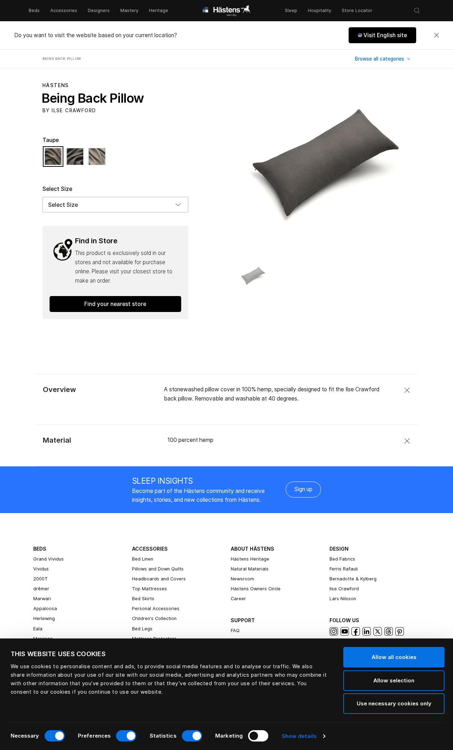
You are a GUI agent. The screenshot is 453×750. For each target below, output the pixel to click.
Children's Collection (154, 618)
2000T (40, 578)
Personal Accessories (155, 608)
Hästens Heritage (250, 559)
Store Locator (357, 10)
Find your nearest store (115, 304)
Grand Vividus (48, 559)
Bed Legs (142, 628)
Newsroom (242, 578)
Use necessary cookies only (394, 703)
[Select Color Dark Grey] (77, 159)
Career (238, 598)
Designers (99, 10)
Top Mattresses (149, 588)
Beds (34, 10)
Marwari (42, 598)
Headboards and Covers (159, 578)
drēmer (41, 588)
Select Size (57, 189)
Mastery (129, 10)
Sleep (291, 10)
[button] (382, 35)
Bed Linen (142, 559)
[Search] (417, 10)
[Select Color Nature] (96, 159)
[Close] (436, 35)
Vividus (41, 569)
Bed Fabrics (342, 559)
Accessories (63, 10)
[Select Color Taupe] (55, 159)
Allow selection (393, 680)
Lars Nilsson (342, 598)
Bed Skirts (143, 598)
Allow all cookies (394, 657)
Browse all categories (380, 59)
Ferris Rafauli (343, 569)
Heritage (158, 10)
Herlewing (44, 618)
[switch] (126, 736)
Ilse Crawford (344, 588)
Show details (299, 736)
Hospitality (319, 10)
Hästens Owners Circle (256, 588)
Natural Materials (250, 569)
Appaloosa (45, 608)
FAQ (235, 630)
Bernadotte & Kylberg (353, 578)
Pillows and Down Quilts (158, 569)
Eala (37, 628)
